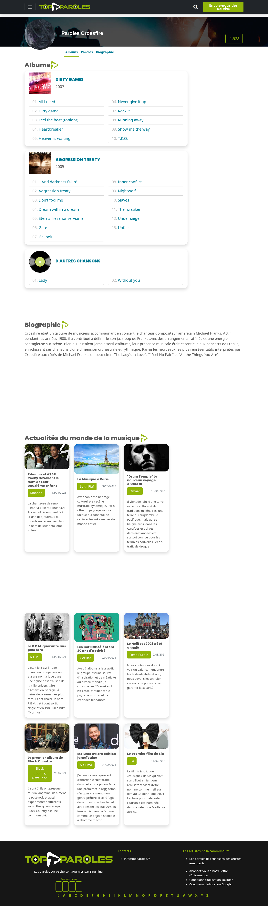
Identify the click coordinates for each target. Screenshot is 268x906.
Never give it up (132, 101)
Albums (71, 52)
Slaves (123, 200)
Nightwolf (127, 190)
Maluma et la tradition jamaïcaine (96, 756)
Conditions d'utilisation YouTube (211, 880)
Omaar (135, 491)
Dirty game (48, 111)
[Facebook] (59, 886)
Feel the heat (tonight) (58, 120)
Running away (130, 120)
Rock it (124, 111)
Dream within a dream (59, 209)
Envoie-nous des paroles (223, 7)
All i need (47, 101)
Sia (132, 761)
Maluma (86, 765)
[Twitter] (79, 886)
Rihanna (36, 493)
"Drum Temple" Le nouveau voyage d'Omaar (142, 480)
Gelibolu (46, 236)
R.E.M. (34, 657)
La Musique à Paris (93, 479)
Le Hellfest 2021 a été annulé (144, 645)
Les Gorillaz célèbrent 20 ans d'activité (95, 649)
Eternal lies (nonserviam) (61, 218)
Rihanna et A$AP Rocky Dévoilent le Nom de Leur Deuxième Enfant (43, 480)
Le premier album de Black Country (45, 759)
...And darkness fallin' (58, 181)
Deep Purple (139, 655)
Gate (43, 227)
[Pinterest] (65, 886)
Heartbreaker (51, 129)
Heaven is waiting (54, 138)
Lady (43, 280)
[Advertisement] (217, 120)
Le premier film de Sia (145, 753)
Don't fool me (51, 200)
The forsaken (129, 209)
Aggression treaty (54, 190)
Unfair (123, 227)
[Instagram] (72, 886)
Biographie (105, 52)
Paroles (87, 52)
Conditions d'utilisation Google (210, 884)
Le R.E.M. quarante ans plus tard (47, 648)
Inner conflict (130, 181)
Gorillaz (85, 658)
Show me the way (134, 129)
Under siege (128, 218)
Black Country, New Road (39, 773)
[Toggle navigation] (30, 7)
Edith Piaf (87, 486)
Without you (129, 280)
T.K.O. (123, 138)
